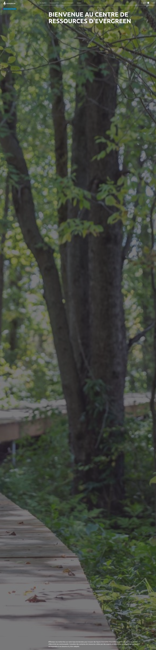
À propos (79, 2)
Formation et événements (67, 2)
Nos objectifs (43, 2)
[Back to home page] (10, 5)
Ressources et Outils (54, 2)
